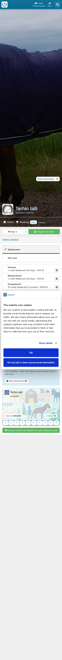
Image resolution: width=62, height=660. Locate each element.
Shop (33, 222)
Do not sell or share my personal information (31, 362)
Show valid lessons (16, 381)
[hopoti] (5, 5)
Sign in (49, 6)
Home (10, 222)
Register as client (45, 231)
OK (31, 352)
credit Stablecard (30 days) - (26, 268)
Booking (24, 222)
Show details (46, 343)
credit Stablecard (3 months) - (28, 285)
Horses (42, 222)
